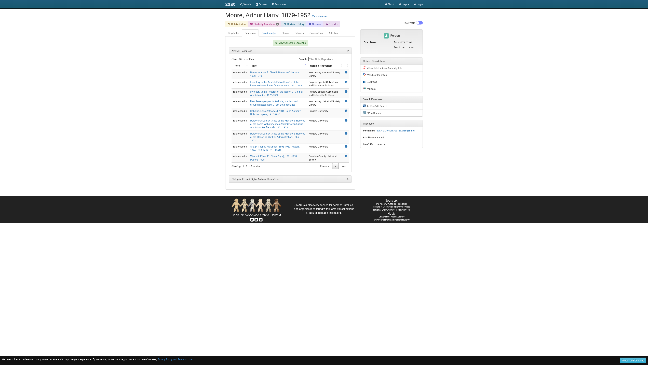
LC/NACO (372, 81)
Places (285, 33)
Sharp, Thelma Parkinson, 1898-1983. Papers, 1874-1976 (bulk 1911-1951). (275, 148)
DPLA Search (374, 113)
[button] (404, 4)
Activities (333, 33)
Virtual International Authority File (384, 68)
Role (237, 65)
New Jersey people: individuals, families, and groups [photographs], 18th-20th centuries (274, 103)
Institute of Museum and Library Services (391, 206)
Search (246, 4)
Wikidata (371, 88)
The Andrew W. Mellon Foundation (391, 203)
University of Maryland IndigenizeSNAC (391, 219)
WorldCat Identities (377, 75)
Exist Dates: (370, 42)
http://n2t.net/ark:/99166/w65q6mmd (395, 130)
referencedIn (240, 72)
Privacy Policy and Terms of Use (175, 359)
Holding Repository (321, 65)
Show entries (243, 59)
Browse (262, 4)
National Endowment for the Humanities (391, 209)
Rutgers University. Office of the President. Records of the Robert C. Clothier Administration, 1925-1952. (277, 137)
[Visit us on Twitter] (252, 219)
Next (344, 166)
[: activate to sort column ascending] (346, 65)
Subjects (299, 33)
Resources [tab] (250, 33)
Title (254, 65)
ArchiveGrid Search (377, 106)
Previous (324, 166)
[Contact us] (256, 219)
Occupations (316, 33)
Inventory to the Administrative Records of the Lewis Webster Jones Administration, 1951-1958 (276, 83)
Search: (303, 59)
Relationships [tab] (269, 33)
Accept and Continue (633, 360)
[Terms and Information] (261, 219)
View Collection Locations (292, 42)
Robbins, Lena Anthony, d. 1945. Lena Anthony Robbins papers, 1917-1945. (275, 112)
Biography (233, 33)
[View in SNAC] (346, 72)
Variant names (320, 16)
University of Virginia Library (391, 216)
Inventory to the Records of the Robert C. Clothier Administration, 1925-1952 (276, 93)
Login (419, 4)
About (390, 4)
